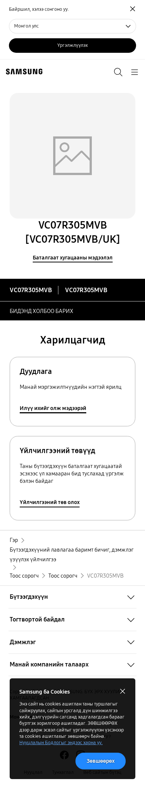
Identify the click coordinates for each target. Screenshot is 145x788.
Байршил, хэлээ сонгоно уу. (39, 9)
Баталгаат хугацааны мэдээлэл (73, 257)
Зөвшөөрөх (101, 761)
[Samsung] (22, 72)
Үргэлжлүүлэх (72, 45)
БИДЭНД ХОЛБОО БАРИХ (41, 311)
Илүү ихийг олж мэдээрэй (53, 408)
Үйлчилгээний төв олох (50, 502)
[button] (72, 597)
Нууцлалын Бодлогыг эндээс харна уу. (61, 743)
